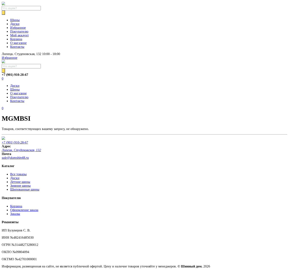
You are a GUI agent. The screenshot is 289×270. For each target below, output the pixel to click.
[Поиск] (3, 12)
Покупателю (19, 31)
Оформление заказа (24, 210)
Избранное (18, 27)
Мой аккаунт (19, 35)
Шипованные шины (24, 189)
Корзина (16, 39)
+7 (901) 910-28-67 (15, 142)
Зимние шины (20, 185)
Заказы (15, 214)
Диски (14, 24)
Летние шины (20, 182)
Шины (15, 20)
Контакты (17, 46)
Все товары (18, 174)
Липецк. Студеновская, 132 (21, 150)
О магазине (18, 43)
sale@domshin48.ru (15, 157)
